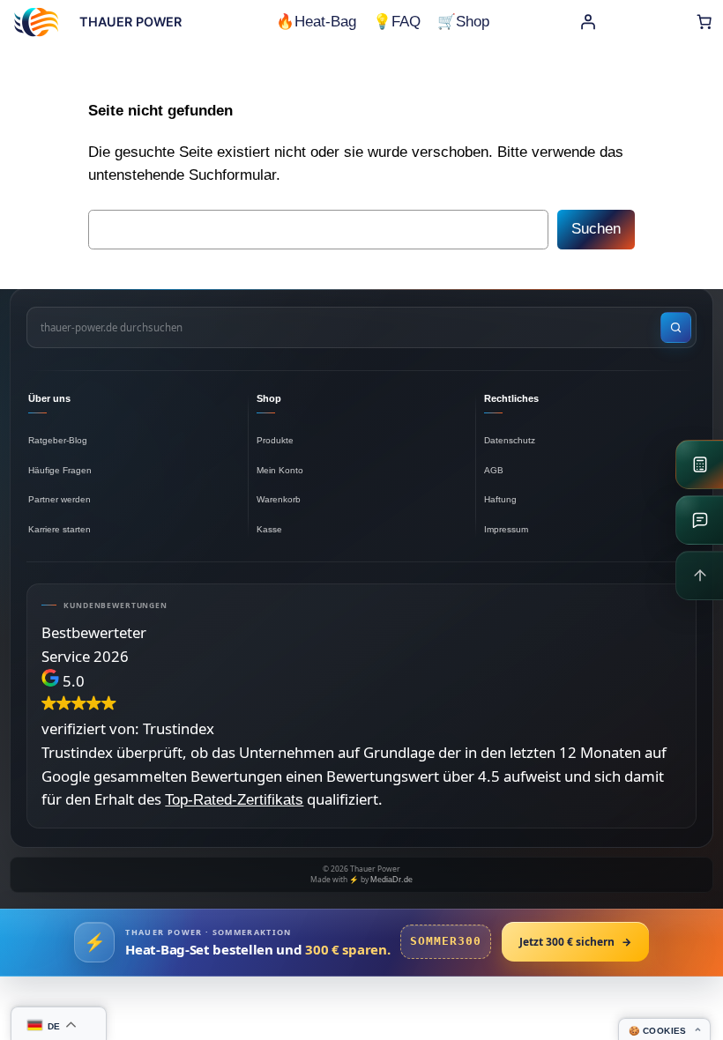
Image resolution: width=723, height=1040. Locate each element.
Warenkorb (279, 499)
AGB (493, 470)
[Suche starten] (675, 327)
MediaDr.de (391, 879)
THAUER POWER (130, 21)
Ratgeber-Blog (57, 440)
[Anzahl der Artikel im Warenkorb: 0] (704, 22)
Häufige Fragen (60, 470)
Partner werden (59, 499)
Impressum (506, 529)
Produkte (275, 440)
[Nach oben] (699, 575)
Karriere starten (59, 529)
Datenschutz (509, 440)
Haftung (500, 499)
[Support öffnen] (699, 520)
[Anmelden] (588, 22)
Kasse (269, 529)
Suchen (596, 228)
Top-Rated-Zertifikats (234, 799)
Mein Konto (280, 470)
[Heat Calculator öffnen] (699, 464)
